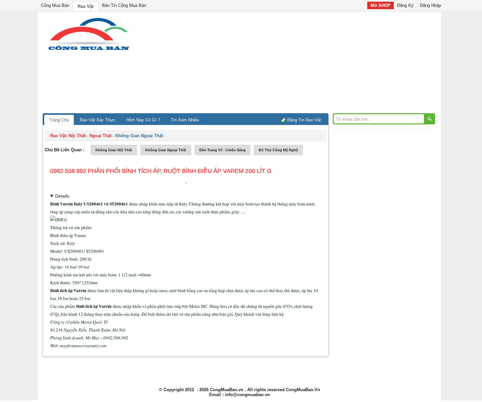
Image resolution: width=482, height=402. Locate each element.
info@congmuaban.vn (247, 394)
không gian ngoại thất (165, 150)
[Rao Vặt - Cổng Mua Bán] (88, 50)
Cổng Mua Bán (55, 5)
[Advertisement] (296, 64)
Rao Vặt (85, 6)
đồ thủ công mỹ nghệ (278, 150)
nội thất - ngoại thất (90, 135)
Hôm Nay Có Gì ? (143, 119)
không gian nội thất (113, 150)
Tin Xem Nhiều (185, 119)
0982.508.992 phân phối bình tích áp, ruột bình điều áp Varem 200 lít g (160, 171)
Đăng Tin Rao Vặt (304, 119)
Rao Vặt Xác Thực (97, 119)
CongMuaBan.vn (226, 389)
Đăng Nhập (430, 5)
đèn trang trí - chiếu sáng (222, 150)
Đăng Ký (405, 5)
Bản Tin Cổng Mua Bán (124, 5)
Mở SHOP (381, 5)
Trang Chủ (59, 119)
